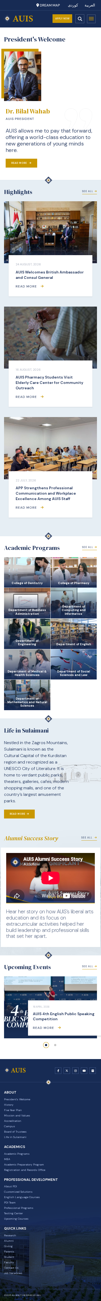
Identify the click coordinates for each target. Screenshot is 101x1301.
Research (10, 1235)
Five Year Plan (13, 1110)
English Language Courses (22, 1197)
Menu (91, 19)
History (8, 1104)
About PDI (10, 1186)
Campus (9, 1126)
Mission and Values (17, 1115)
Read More (19, 163)
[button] (46, 1045)
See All (87, 191)
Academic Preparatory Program (24, 1164)
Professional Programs (18, 1208)
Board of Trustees (15, 1131)
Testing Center (13, 1213)
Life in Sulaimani (15, 1137)
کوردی (73, 5)
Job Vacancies (13, 1273)
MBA (7, 1159)
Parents (9, 1251)
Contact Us (11, 1267)
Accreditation (12, 1121)
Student (9, 1257)
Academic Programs (17, 1154)
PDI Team (10, 1202)
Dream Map (49, 5)
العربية (90, 5)
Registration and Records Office (24, 1170)
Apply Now (62, 18)
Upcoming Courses (16, 1218)
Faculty (9, 1262)
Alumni (9, 1241)
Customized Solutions (18, 1192)
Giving (8, 1246)
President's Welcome (17, 1099)
